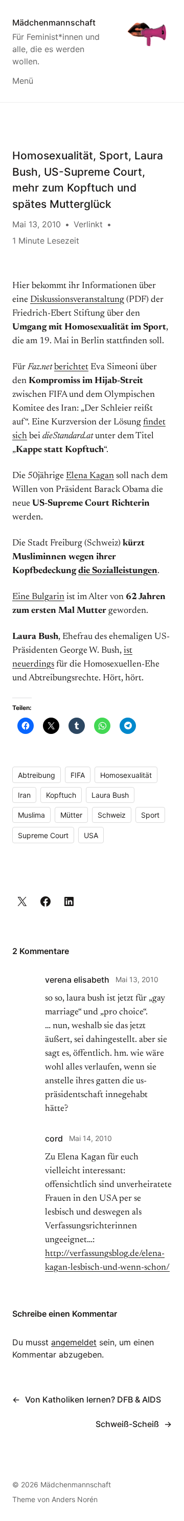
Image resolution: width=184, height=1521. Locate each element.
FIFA (78, 775)
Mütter (71, 815)
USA (91, 835)
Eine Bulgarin (38, 597)
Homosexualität (126, 775)
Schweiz (112, 815)
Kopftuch (61, 795)
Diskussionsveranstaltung (77, 299)
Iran (24, 795)
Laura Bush (110, 795)
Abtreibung (36, 775)
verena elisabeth (77, 980)
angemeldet (74, 1342)
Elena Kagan (90, 476)
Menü (22, 81)
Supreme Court (43, 835)
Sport (150, 815)
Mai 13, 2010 (137, 979)
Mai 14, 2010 (90, 1138)
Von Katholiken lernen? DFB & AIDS (93, 1399)
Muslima (31, 815)
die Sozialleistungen (117, 571)
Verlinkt (88, 224)
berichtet (71, 367)
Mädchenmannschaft (54, 22)
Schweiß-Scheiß (127, 1424)
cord (54, 1138)
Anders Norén (75, 1499)
